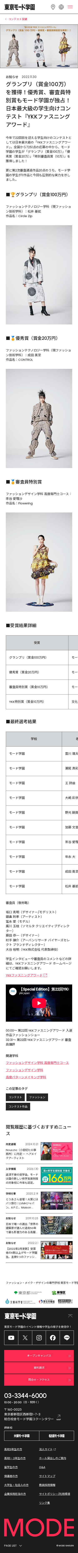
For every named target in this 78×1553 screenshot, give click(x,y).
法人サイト (46, 1449)
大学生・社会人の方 (16, 1485)
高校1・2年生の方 (15, 1458)
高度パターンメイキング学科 (26, 1077)
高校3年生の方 (13, 1449)
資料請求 (39, 1368)
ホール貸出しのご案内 (52, 1458)
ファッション (37, 1097)
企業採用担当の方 (15, 1494)
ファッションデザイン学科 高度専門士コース (37, 1063)
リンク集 (44, 1503)
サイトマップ (47, 1476)
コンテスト (15, 1097)
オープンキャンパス (39, 1356)
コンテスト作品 (18, 1106)
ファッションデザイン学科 (24, 1070)
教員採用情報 (47, 1485)
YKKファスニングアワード (24, 975)
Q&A (42, 1467)
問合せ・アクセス (39, 1380)
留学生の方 (11, 1467)
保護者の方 (11, 1476)
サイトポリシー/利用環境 (54, 1494)
